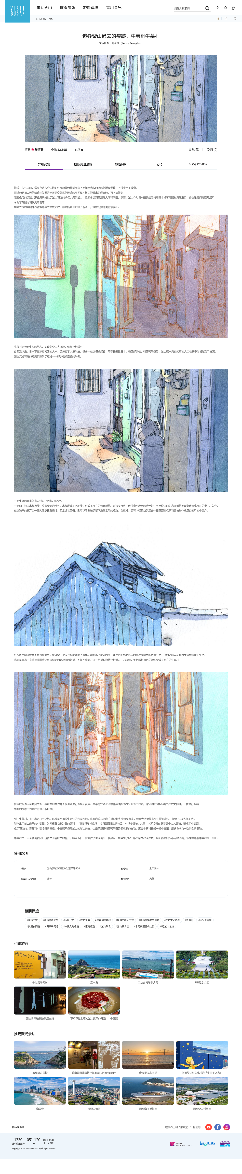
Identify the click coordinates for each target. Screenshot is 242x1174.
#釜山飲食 (105, 926)
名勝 (51, 19)
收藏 (195, 150)
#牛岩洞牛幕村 (103, 920)
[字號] (218, 18)
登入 (217, 8)
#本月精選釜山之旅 (144, 926)
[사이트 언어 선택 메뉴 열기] (233, 8)
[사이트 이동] (208, 1127)
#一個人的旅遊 (71, 926)
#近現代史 (68, 920)
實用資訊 (114, 7)
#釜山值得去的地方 (149, 920)
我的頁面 (225, 8)
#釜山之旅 (32, 920)
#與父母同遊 (204, 920)
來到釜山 (44, 7)
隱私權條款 (18, 1127)
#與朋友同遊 (33, 926)
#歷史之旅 (84, 920)
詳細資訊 (44, 164)
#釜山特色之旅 (50, 920)
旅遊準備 (90, 7)
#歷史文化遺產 (172, 920)
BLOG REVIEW (198, 164)
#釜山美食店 (122, 926)
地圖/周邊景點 (82, 164)
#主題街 (189, 920)
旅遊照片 (121, 164)
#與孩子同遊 (51, 926)
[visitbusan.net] (17, 14)
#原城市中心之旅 (125, 920)
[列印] (235, 18)
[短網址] (226, 18)
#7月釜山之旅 (167, 926)
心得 (79, 149)
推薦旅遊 (67, 7)
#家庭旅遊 (89, 926)
